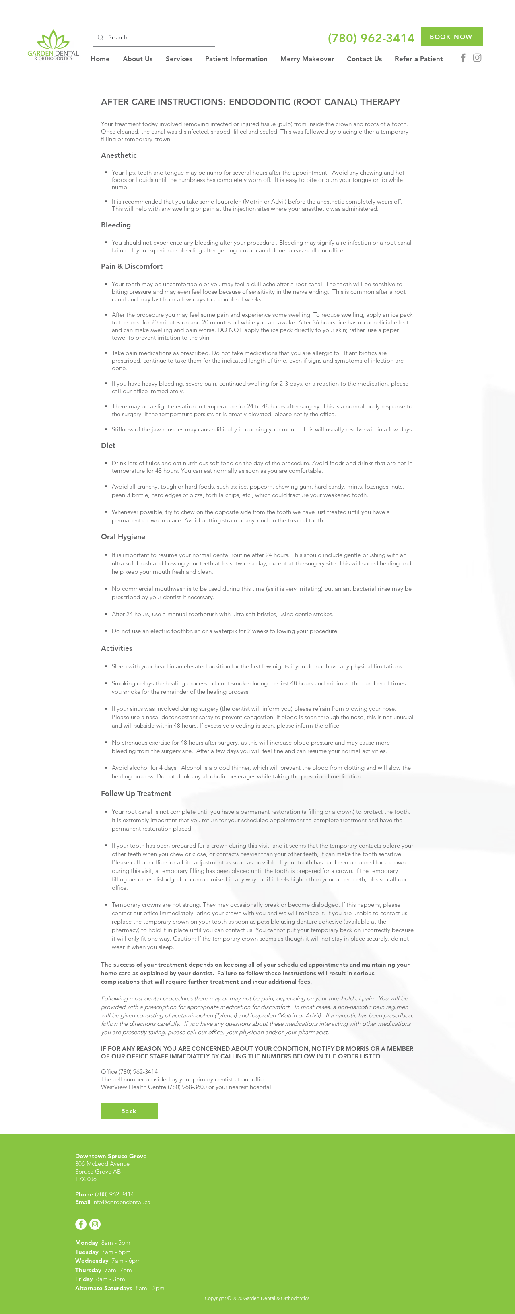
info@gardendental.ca (121, 1202)
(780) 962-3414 (114, 1194)
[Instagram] (477, 57)
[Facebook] (463, 57)
